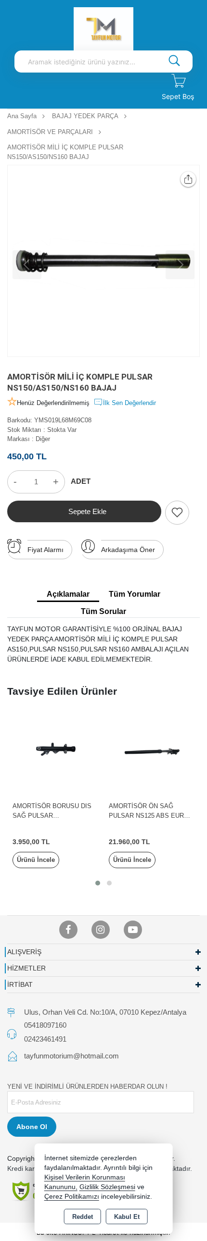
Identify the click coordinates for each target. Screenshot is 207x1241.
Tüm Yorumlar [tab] (134, 594)
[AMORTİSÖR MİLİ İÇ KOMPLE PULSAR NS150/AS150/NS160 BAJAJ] (103, 260)
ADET (81, 481)
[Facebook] (68, 930)
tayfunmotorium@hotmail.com (71, 1056)
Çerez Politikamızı (71, 1196)
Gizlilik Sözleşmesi (107, 1187)
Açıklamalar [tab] (68, 594)
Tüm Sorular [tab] (103, 611)
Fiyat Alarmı (45, 549)
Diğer (43, 438)
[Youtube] (133, 930)
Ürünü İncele (36, 859)
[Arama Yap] (174, 61)
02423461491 (45, 1039)
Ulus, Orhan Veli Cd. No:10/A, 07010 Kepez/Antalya (105, 1012)
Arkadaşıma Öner (128, 549)
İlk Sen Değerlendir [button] (129, 402)
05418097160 (45, 1025)
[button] (98, 883)
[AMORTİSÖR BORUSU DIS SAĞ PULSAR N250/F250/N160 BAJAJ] (55, 753)
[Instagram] (101, 930)
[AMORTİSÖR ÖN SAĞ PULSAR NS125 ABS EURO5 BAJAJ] (151, 753)
